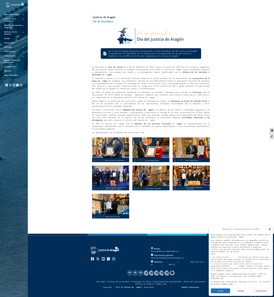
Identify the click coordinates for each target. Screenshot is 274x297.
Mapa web (161, 284)
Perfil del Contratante (194, 282)
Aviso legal (100, 282)
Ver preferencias (261, 291)
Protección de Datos (141, 282)
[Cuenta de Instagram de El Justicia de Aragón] (21, 85)
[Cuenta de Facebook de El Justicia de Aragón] (6, 85)
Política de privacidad (118, 282)
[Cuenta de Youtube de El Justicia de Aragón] (14, 85)
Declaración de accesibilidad (167, 282)
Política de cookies (145, 284)
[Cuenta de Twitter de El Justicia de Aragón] (10, 85)
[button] (270, 229)
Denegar (241, 291)
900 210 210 (196, 262)
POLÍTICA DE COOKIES (260, 282)
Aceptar (220, 291)
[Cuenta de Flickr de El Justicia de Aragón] (17, 85)
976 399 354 (163, 265)
